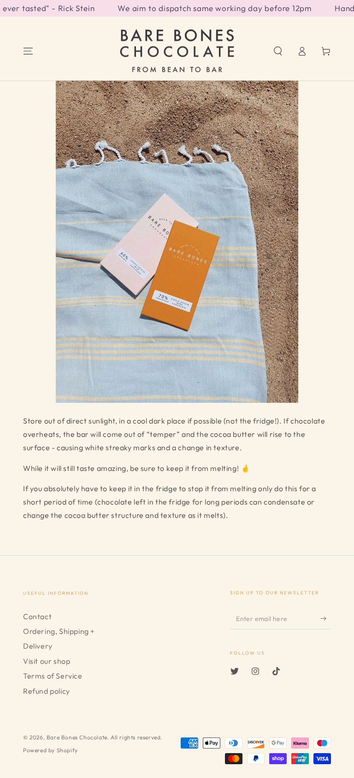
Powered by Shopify (50, 750)
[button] (278, 51)
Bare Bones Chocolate (77, 737)
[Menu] (28, 51)
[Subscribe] (325, 619)
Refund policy (46, 691)
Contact (37, 616)
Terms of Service (53, 675)
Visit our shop (46, 661)
